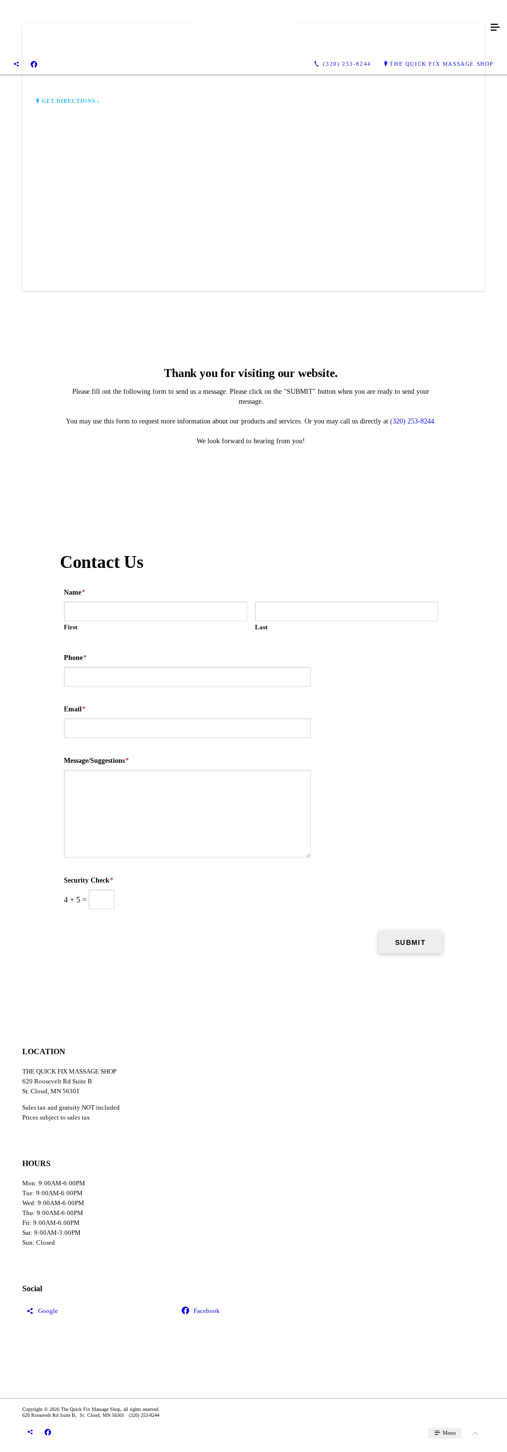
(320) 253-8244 (412, 421)
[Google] (16, 64)
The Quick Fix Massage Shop (442, 64)
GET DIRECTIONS (69, 101)
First (70, 627)
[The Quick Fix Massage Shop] (243, 27)
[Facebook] (34, 64)
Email (75, 709)
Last (261, 627)
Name (74, 592)
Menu (448, 1433)
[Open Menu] (495, 28)
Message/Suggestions (96, 760)
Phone (75, 657)
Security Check (88, 880)
